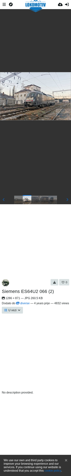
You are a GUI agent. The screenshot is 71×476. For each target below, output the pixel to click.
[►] (67, 199)
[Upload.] (60, 4)
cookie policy (52, 470)
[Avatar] (5, 282)
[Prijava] (66, 4)
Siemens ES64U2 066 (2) (28, 291)
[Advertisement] (35, 40)
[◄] (3, 199)
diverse (25, 303)
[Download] (54, 282)
